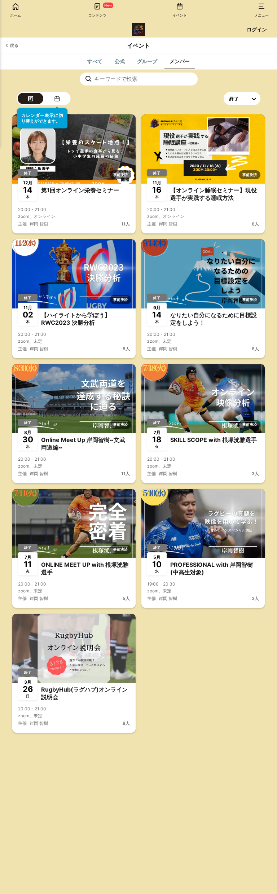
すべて (94, 61)
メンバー (180, 61)
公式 (120, 61)
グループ (147, 61)
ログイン (257, 29)
